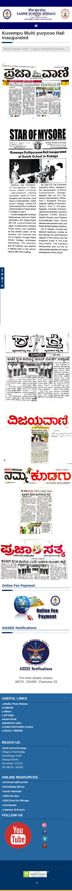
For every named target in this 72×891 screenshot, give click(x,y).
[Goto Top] (37, 883)
